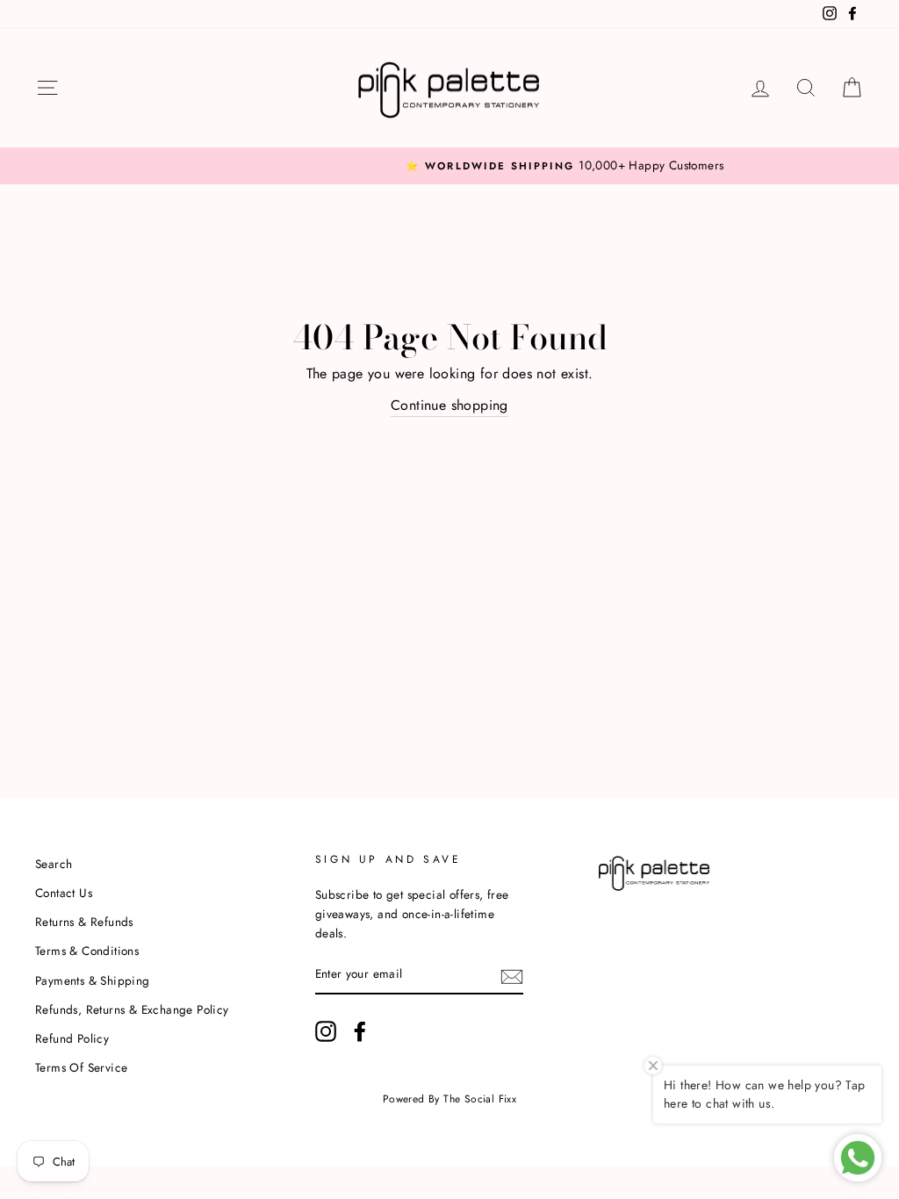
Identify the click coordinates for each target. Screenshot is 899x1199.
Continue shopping (449, 405)
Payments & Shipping (92, 980)
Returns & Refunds (84, 921)
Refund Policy (72, 1038)
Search (53, 863)
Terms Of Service (81, 1067)
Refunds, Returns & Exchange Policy (132, 1009)
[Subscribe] (511, 975)
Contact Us (63, 892)
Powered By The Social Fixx (449, 1099)
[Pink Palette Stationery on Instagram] (325, 1031)
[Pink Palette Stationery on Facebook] (359, 1031)
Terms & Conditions (87, 950)
